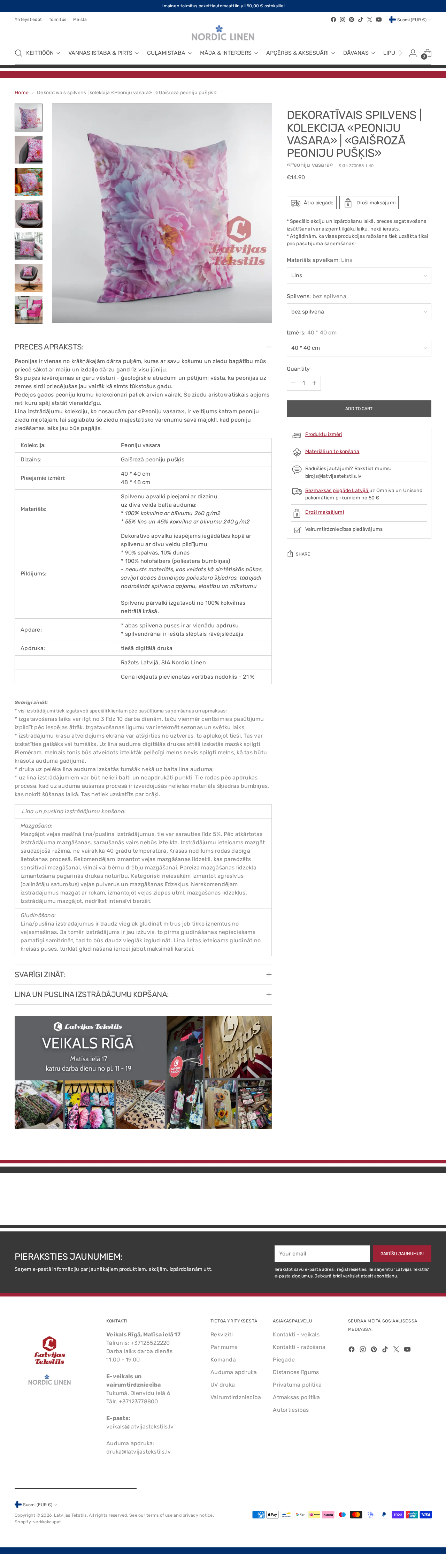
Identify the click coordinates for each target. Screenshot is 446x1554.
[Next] (400, 53)
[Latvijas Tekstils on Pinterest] (351, 19)
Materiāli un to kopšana (332, 452)
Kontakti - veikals (296, 1334)
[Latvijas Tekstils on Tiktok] (360, 19)
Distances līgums (296, 1372)
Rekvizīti (221, 1334)
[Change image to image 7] (29, 310)
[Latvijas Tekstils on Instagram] (342, 19)
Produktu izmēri (323, 435)
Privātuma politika (297, 1384)
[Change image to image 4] (29, 214)
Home (22, 93)
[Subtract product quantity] (293, 383)
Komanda (223, 1359)
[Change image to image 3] (29, 182)
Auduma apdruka (233, 1372)
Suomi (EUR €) (411, 19)
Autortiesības (291, 1409)
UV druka (222, 1384)
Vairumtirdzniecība (235, 1397)
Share (303, 554)
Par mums (223, 1347)
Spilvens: (316, 296)
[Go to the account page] (413, 53)
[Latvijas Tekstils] (223, 32)
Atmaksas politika (296, 1397)
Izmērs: (312, 332)
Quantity (298, 368)
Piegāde (284, 1359)
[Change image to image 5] (29, 246)
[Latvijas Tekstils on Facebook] (333, 19)
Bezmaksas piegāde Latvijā (337, 490)
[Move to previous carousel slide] (409, 1201)
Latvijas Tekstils (70, 1515)
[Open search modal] (18, 53)
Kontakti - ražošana (299, 1347)
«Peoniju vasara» (310, 165)
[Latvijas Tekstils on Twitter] (370, 19)
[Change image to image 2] (29, 150)
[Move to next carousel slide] (425, 1201)
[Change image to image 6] (29, 278)
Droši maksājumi (324, 512)
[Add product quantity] (314, 383)
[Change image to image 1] (29, 117)
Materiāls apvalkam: (320, 260)
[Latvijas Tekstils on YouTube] (379, 19)
